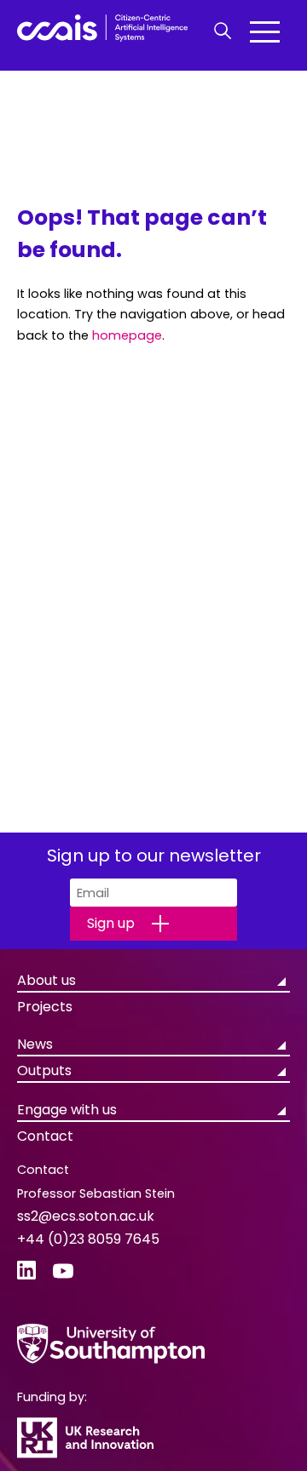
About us (46, 980)
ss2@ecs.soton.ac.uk (85, 1216)
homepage (127, 335)
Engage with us (67, 1109)
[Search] (222, 30)
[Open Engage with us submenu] (281, 1108)
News (35, 1044)
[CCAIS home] (102, 31)
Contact (45, 1136)
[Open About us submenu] (281, 978)
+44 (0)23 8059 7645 (88, 1239)
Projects (44, 1006)
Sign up (111, 923)
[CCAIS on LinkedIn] (26, 1271)
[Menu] (265, 31)
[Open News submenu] (281, 1042)
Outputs (44, 1070)
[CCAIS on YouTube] (63, 1271)
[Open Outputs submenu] (281, 1069)
